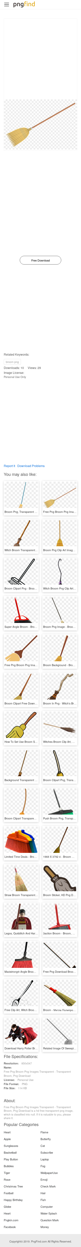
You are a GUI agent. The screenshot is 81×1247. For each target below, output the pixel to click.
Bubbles (9, 1166)
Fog (42, 1166)
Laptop (44, 1159)
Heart (7, 1132)
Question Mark (49, 1220)
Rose (7, 1179)
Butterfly (45, 1139)
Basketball (10, 1152)
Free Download (40, 260)
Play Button (11, 1159)
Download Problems (31, 466)
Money (44, 1227)
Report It (9, 466)
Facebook (10, 1227)
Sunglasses (11, 1146)
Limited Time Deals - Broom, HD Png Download (33, 857)
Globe (7, 1206)
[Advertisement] (40, 59)
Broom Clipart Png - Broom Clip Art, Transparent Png (36, 588)
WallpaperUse (49, 1173)
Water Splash (48, 1213)
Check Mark (48, 1186)
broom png (12, 362)
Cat (42, 1146)
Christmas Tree (13, 1186)
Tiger (7, 1173)
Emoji (43, 1179)
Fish (43, 1200)
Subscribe (46, 1152)
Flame (44, 1132)
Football (8, 1193)
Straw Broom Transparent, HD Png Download (32, 895)
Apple (7, 1139)
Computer (46, 1206)
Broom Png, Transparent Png (22, 512)
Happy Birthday (13, 1200)
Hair (43, 1193)
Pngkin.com (11, 1220)
